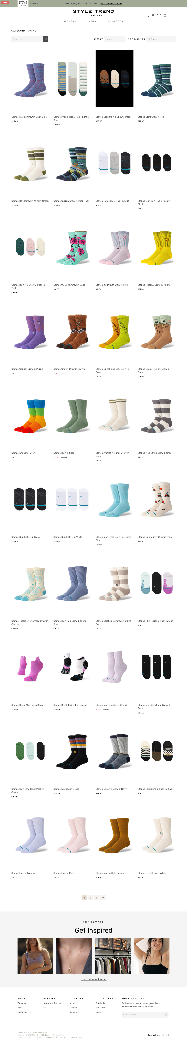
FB (163, 1035)
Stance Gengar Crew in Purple (27, 369)
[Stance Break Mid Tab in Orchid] (72, 669)
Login (98, 1012)
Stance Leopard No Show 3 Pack (113, 116)
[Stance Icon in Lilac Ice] (30, 837)
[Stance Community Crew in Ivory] (157, 501)
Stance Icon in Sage (63, 452)
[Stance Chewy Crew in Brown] (72, 333)
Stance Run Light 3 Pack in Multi (112, 201)
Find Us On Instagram (94, 979)
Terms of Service (24, 1032)
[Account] (153, 15)
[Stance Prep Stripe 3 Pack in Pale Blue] (72, 81)
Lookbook (116, 21)
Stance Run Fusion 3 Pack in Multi (155, 621)
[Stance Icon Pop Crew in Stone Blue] (72, 585)
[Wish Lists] (159, 15)
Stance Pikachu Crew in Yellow (154, 284)
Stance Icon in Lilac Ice (23, 873)
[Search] (147, 15)
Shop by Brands (136, 39)
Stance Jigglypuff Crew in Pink (112, 284)
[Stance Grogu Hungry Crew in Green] (157, 333)
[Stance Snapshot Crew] (30, 417)
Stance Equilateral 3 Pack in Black (155, 789)
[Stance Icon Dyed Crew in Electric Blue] (114, 501)
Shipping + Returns (52, 1003)
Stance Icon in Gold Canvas (110, 873)
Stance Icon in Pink (63, 873)
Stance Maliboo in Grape (66, 789)
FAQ (45, 1007)
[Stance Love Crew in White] (157, 837)
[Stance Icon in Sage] (72, 417)
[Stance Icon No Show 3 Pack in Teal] (30, 249)
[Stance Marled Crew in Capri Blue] (30, 81)
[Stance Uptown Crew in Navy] (114, 753)
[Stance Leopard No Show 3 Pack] (114, 81)
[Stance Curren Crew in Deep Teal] (72, 165)
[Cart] (166, 15)
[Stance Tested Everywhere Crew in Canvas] (30, 585)
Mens (20, 1007)
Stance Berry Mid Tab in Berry (27, 705)
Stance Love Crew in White (152, 873)
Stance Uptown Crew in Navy (111, 789)
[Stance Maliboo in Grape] (72, 753)
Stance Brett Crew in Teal (151, 116)
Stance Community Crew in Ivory (155, 537)
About (72, 1003)
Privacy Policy (38, 1032)
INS (167, 1035)
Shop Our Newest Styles (111, 3)
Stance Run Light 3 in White (67, 537)
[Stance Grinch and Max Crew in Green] (114, 333)
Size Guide (101, 1007)
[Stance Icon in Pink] (72, 837)
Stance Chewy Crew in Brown (69, 369)
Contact (73, 1007)
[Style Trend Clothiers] (93, 13)
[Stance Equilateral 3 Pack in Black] (157, 753)
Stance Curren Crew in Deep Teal (71, 201)
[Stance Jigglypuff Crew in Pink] (114, 249)
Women (69, 21)
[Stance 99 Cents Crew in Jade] (72, 249)
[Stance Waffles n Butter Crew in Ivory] (114, 417)
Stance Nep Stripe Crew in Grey (154, 452)
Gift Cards (100, 1003)
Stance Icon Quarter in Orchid (111, 705)
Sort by (98, 39)
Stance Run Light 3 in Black (25, 537)
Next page (103, 897)
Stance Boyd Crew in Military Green (30, 201)
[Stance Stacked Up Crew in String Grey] (114, 585)
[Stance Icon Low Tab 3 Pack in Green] (30, 753)
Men (91, 21)
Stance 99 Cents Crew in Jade (69, 284)
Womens (22, 1003)
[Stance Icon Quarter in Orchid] (114, 669)
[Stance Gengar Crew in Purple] (30, 333)
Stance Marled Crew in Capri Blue (29, 116)
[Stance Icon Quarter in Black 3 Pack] (157, 669)
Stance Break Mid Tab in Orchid (70, 705)
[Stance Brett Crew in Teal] (157, 81)
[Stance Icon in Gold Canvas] (114, 837)
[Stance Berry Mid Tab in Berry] (30, 669)
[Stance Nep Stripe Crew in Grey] (157, 417)
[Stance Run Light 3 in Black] (30, 501)
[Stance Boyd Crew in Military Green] (30, 165)
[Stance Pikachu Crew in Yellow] (157, 249)
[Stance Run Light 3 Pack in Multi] (114, 165)
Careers (73, 1012)
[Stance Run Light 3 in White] (72, 501)
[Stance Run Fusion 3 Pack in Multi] (157, 585)
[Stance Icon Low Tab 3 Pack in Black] (157, 165)
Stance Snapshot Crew (23, 452)
